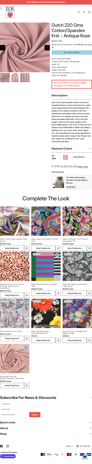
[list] (25, 47)
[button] (89, 12)
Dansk (68, 446)
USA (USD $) (85, 446)
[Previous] (2, 47)
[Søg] (79, 12)
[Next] (47, 47)
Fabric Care (83, 167)
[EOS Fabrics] (10, 12)
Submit (35, 415)
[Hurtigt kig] (26, 248)
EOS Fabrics (12, 452)
